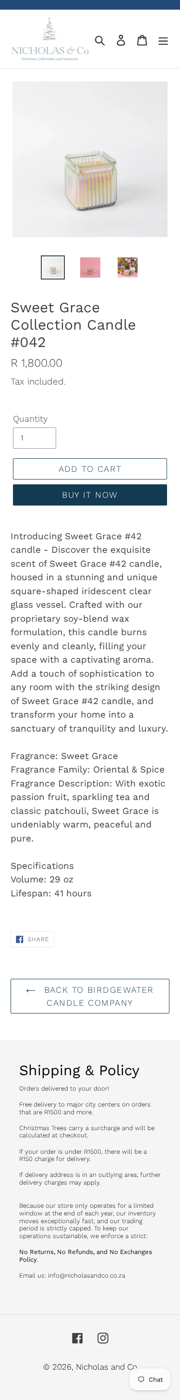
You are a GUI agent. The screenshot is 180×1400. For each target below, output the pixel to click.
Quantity (30, 418)
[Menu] (163, 39)
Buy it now (90, 495)
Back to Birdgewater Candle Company (97, 996)
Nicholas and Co (106, 1367)
